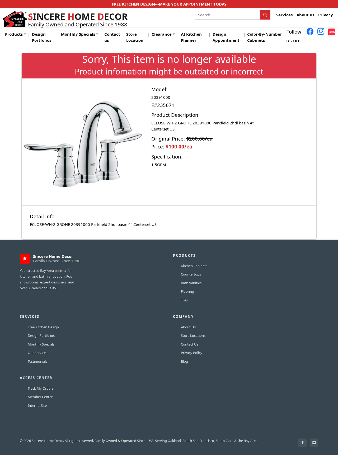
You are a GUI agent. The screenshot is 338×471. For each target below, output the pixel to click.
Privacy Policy (191, 352)
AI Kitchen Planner (191, 37)
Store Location (134, 37)
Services (284, 14)
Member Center (40, 396)
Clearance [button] (162, 34)
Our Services (37, 352)
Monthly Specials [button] (78, 34)
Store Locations (193, 335)
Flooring (187, 291)
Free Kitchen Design (43, 327)
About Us (188, 327)
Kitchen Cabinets (194, 265)
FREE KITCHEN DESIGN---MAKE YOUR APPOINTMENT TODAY (169, 4)
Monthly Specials (41, 344)
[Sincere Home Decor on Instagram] (314, 443)
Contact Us (189, 344)
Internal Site (37, 405)
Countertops (191, 274)
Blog (184, 361)
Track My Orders (40, 388)
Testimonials (37, 361)
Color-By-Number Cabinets (264, 37)
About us (305, 14)
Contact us (112, 37)
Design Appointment (226, 37)
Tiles (184, 300)
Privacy (325, 14)
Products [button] (14, 34)
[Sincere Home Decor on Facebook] (302, 443)
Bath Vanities (191, 283)
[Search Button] (265, 15)
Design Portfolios (41, 37)
